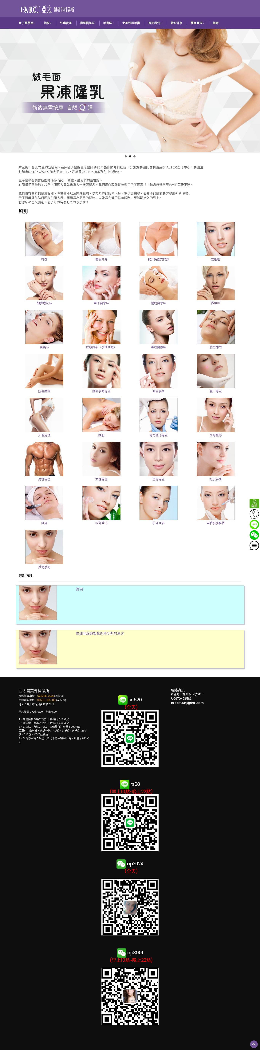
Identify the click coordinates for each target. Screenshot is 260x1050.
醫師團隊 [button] (197, 23)
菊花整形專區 (158, 435)
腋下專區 (216, 391)
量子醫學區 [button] (26, 23)
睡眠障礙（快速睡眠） (101, 347)
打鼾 (44, 259)
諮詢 (216, 23)
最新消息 (176, 23)
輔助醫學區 (158, 303)
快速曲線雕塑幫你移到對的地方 (100, 633)
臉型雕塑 (216, 347)
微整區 (215, 303)
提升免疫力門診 (158, 259)
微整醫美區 (87, 23)
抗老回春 (158, 523)
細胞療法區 (44, 303)
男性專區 (44, 479)
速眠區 (215, 259)
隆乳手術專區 (101, 391)
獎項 (79, 589)
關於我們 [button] (154, 23)
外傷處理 (66, 23)
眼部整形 (101, 523)
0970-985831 (183, 698)
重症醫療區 (158, 347)
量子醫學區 (101, 303)
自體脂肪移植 (216, 523)
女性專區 (101, 479)
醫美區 (44, 347)
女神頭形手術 (131, 23)
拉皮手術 (216, 479)
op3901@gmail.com (189, 703)
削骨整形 (216, 435)
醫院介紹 (101, 259)
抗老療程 (44, 391)
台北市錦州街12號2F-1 (188, 694)
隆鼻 (44, 523)
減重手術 (158, 391)
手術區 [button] (107, 23)
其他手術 (44, 567)
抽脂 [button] (47, 23)
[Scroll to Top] (254, 1044)
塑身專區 (158, 479)
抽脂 (101, 435)
